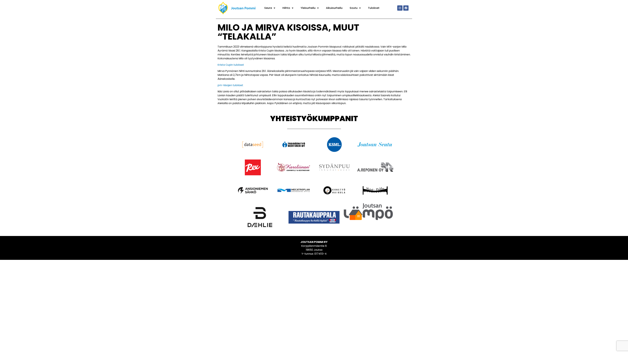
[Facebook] (406, 8)
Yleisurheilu (308, 8)
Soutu (354, 8)
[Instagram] (399, 8)
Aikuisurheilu (334, 8)
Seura (268, 8)
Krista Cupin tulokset (231, 65)
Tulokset (373, 8)
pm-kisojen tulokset (230, 85)
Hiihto (286, 8)
